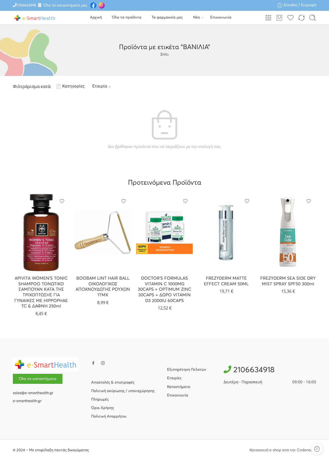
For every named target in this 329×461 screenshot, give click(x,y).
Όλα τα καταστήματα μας (65, 5)
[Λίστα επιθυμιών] (62, 201)
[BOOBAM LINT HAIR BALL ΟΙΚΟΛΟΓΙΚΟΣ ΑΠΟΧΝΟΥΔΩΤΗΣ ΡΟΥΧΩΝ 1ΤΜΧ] (103, 232)
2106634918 (26, 5)
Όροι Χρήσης (102, 408)
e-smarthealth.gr (27, 401)
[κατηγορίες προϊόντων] (268, 17)
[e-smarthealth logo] (45, 364)
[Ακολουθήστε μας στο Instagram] (102, 363)
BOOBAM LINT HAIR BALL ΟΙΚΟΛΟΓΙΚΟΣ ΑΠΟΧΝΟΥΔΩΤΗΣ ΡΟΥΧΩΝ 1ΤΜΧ (103, 286)
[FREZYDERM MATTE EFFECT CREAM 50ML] (226, 232)
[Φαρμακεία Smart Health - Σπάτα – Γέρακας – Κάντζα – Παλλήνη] (35, 17)
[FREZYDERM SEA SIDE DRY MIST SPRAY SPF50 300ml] (288, 232)
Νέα (196, 17)
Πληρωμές (100, 399)
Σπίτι (164, 54)
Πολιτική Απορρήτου (108, 416)
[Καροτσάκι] (279, 17)
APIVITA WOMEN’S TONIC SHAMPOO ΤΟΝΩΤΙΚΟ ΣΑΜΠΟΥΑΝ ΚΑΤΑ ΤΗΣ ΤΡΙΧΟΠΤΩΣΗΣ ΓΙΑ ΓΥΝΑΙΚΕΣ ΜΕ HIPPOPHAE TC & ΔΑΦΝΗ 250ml (41, 292)
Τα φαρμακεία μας (167, 17)
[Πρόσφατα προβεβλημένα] (317, 449)
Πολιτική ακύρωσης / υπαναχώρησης (123, 391)
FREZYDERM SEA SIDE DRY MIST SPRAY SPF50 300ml (288, 281)
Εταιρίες (174, 378)
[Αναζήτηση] (312, 17)
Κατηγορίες (73, 86)
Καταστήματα (178, 387)
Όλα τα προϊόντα (126, 17)
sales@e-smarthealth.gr (33, 393)
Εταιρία (99, 86)
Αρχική (96, 17)
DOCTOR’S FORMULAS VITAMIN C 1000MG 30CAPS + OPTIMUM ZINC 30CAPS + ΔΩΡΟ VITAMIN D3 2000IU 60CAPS (164, 289)
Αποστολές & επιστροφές (112, 382)
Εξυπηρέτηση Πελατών (186, 369)
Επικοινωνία (220, 17)
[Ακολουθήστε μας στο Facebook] (93, 363)
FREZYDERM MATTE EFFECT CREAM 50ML (226, 281)
